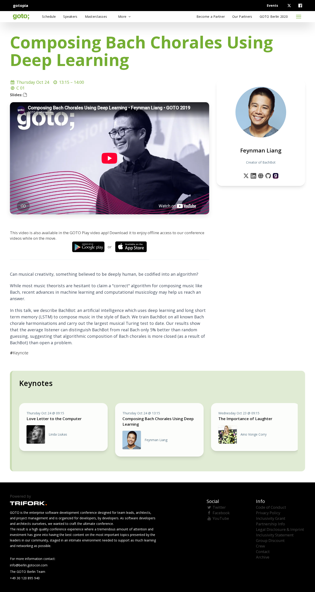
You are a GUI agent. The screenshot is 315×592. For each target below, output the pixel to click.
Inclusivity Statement (275, 535)
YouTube (221, 518)
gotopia (20, 5)
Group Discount (270, 540)
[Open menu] (298, 16)
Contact (263, 551)
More (122, 16)
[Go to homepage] (21, 16)
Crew (260, 546)
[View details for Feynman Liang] (275, 176)
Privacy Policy (268, 512)
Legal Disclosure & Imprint (280, 529)
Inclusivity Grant (270, 518)
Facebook (221, 512)
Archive (262, 557)
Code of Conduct (271, 507)
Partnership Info (270, 523)
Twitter (219, 507)
